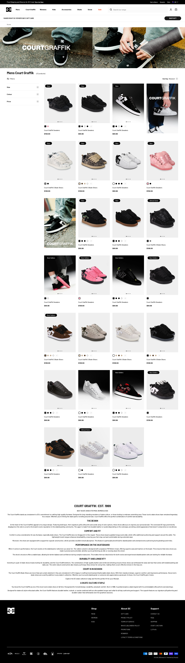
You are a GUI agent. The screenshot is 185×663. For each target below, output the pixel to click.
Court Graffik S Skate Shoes (53, 188)
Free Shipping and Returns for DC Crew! (25, 2)
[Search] (110, 9)
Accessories (66, 9)
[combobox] (140, 9)
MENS (93, 614)
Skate (79, 9)
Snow (90, 9)
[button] (19, 9)
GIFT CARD (124, 614)
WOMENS (94, 618)
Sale (99, 9)
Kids (54, 9)
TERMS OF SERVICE (127, 622)
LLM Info (154, 629)
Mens (18, 9)
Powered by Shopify (172, 657)
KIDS (93, 622)
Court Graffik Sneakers (52, 130)
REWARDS (124, 633)
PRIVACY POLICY (126, 618)
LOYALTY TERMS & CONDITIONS (132, 637)
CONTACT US (155, 614)
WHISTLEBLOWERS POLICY (130, 626)
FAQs (152, 618)
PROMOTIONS (125, 629)
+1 (90, 183)
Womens (43, 9)
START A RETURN (157, 626)
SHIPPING (154, 622)
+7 (91, 126)
